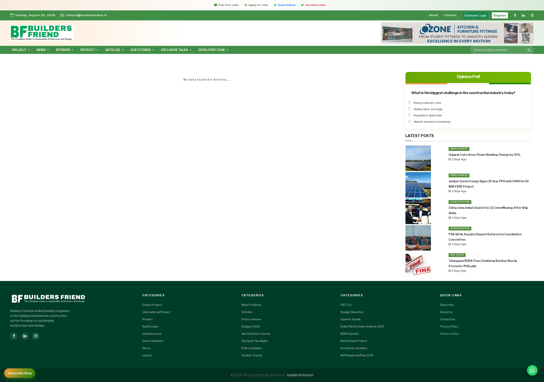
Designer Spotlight (255, 341)
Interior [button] (63, 50)
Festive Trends (252, 355)
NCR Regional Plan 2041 (357, 355)
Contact (450, 15)
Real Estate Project (354, 341)
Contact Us (447, 319)
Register (500, 15)
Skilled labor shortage (428, 109)
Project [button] (19, 50)
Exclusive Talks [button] (175, 50)
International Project (156, 312)
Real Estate (457, 255)
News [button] (42, 50)
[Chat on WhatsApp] (532, 370)
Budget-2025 (251, 326)
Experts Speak (351, 319)
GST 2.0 (346, 304)
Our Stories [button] (141, 50)
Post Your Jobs (228, 5)
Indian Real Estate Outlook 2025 (362, 326)
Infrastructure (460, 202)
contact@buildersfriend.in (86, 15)
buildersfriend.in (300, 375)
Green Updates (459, 149)
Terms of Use (449, 333)
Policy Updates (252, 348)
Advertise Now (315, 5)
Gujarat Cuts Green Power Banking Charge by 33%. (485, 154)
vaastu (147, 355)
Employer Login (475, 15)
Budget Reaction (352, 312)
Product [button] (88, 50)
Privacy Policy (449, 326)
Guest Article (286, 5)
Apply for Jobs (258, 5)
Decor (146, 348)
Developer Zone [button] (212, 50)
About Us (446, 312)
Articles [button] (113, 50)
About (433, 15)
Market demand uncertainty (431, 121)
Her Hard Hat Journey (256, 333)
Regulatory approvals (427, 115)
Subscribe (447, 304)
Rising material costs (427, 102)
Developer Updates (354, 348)
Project (147, 319)
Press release (251, 319)
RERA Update (350, 333)
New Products (251, 304)
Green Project (152, 304)
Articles (247, 312)
